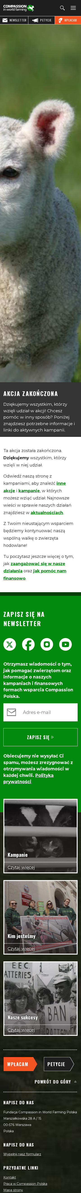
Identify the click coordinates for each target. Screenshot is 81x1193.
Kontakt (9, 1177)
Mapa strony (13, 1190)
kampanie (29, 490)
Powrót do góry (53, 1081)
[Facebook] (28, 644)
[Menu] (72, 8)
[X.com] (9, 644)
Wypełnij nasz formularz (22, 1154)
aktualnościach (47, 512)
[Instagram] (46, 644)
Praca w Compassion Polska (25, 1184)
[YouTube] (65, 644)
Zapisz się (38, 737)
